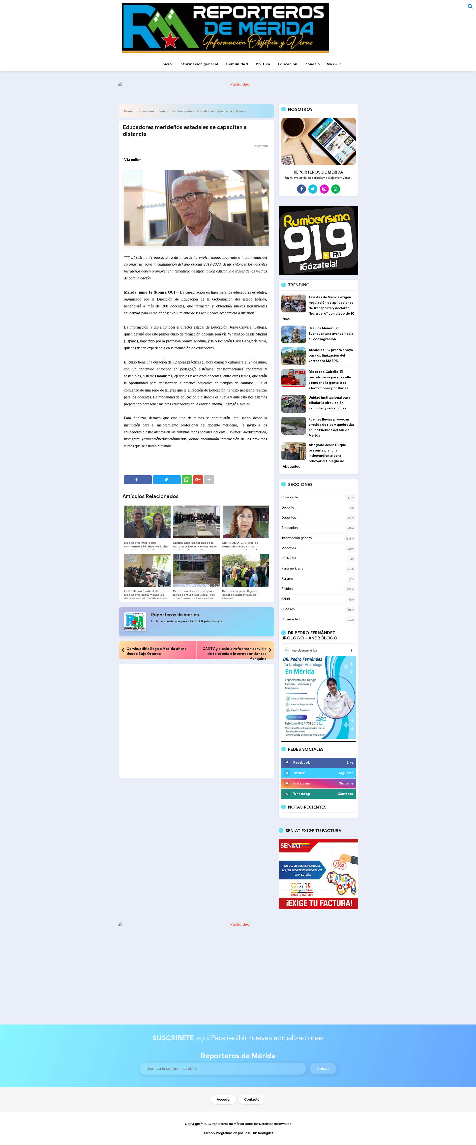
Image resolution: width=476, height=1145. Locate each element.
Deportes (288, 517)
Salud (285, 599)
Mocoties (288, 548)
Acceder (224, 1099)
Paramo (287, 578)
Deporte (287, 507)
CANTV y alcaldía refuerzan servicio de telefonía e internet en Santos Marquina (235, 653)
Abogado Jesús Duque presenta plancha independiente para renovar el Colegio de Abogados (314, 456)
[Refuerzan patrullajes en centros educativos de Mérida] (245, 570)
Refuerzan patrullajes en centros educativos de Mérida (240, 594)
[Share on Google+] (198, 479)
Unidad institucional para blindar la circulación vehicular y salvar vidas (329, 403)
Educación (146, 111)
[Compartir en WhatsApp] (187, 479)
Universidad (290, 619)
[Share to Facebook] (138, 479)
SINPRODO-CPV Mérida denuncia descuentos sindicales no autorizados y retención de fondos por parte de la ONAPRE (242, 550)
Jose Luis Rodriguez (258, 1133)
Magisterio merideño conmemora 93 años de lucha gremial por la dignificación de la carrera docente (146, 548)
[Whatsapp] (335, 188)
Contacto (252, 1099)
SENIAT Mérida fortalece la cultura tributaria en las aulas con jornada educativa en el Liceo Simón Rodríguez (195, 548)
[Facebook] (301, 188)
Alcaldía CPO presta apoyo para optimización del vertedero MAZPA (331, 355)
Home (128, 111)
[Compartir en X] (167, 479)
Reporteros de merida (175, 615)
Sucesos (288, 609)
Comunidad (290, 497)
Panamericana (292, 568)
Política (287, 589)
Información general (296, 538)
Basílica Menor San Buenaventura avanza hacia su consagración (331, 333)
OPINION (288, 558)
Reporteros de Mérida (228, 1124)
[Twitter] (312, 188)
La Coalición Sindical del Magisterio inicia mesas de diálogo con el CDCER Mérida (145, 594)
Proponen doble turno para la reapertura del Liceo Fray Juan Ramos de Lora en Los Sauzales (194, 596)
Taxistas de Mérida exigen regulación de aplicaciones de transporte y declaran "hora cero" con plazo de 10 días (318, 308)
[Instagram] (324, 188)
